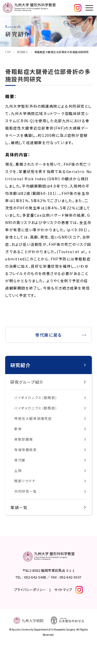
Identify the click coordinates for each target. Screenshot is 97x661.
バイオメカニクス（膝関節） (35, 408)
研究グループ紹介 (27, 382)
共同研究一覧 (25, 491)
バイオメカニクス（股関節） (35, 397)
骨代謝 (20, 460)
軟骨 (18, 428)
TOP (8, 52)
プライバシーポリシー (30, 589)
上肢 (18, 470)
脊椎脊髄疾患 (25, 449)
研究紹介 (22, 52)
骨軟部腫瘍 (23, 439)
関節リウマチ (25, 480)
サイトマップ (63, 589)
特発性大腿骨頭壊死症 (33, 418)
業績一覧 (18, 507)
